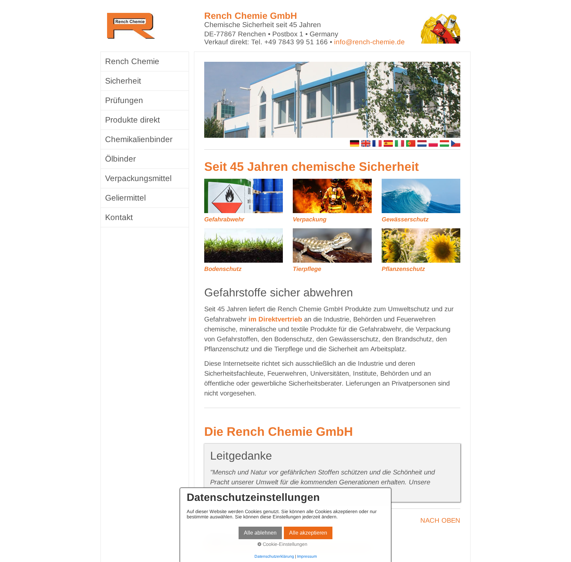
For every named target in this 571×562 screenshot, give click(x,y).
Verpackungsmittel (138, 178)
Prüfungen (124, 100)
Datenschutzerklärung (274, 556)
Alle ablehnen (260, 533)
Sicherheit (123, 80)
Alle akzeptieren (308, 533)
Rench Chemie (132, 61)
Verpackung (309, 219)
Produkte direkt (132, 119)
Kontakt (119, 217)
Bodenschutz (223, 269)
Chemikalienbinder (138, 139)
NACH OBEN (440, 520)
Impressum (307, 556)
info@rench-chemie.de (369, 42)
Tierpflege (307, 269)
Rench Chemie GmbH (250, 16)
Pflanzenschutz (403, 269)
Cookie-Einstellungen (284, 544)
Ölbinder (120, 158)
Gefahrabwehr (224, 219)
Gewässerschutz (405, 219)
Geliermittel (125, 197)
